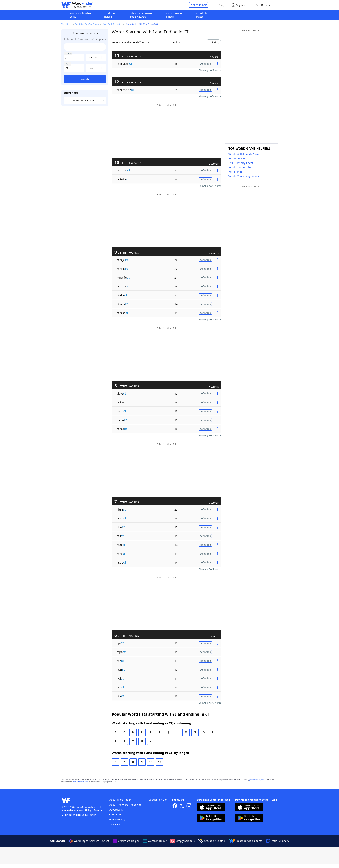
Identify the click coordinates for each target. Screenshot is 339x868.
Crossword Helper (128, 841)
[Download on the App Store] (211, 807)
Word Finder (66, 24)
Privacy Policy (117, 819)
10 (150, 762)
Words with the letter (112, 24)
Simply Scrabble (185, 841)
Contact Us (115, 814)
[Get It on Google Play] (211, 818)
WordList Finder (157, 841)
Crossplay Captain (215, 841)
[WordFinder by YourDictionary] (77, 5)
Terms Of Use (117, 824)
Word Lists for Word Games (87, 24)
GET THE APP (199, 5)
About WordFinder (120, 799)
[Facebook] (175, 806)
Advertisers (116, 809)
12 (159, 762)
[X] (182, 806)
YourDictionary (280, 841)
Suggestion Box (158, 799)
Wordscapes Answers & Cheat (91, 841)
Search (85, 79)
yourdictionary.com (257, 779)
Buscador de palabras (249, 841)
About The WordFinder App (125, 804)
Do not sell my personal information (79, 814)
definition (205, 63)
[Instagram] (189, 806)
